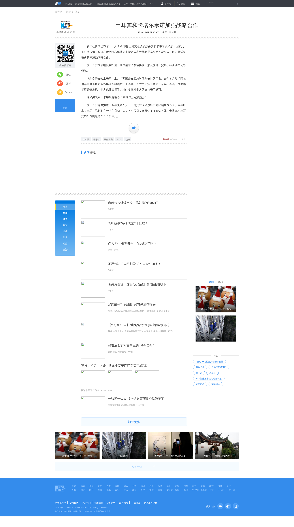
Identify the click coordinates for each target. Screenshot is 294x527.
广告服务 (136, 502)
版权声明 (111, 502)
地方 (83, 486)
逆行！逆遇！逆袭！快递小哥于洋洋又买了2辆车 (114, 365)
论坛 (228, 486)
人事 (108, 486)
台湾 (160, 486)
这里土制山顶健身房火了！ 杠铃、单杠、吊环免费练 (110, 3)
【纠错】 (166, 139)
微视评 (204, 490)
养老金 (212, 372)
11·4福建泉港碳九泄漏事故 (209, 378)
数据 (177, 490)
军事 (134, 486)
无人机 (221, 490)
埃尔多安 (108, 139)
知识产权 (200, 384)
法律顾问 (123, 502)
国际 (68, 11)
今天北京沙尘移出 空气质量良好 (154, 3)
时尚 (126, 490)
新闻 (65, 212)
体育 (134, 490)
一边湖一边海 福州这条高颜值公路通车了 (136, 398)
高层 (100, 486)
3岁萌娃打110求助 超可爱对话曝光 (132, 304)
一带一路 (230, 490)
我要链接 (98, 502)
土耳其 (86, 139)
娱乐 (117, 490)
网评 (65, 231)
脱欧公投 (200, 367)
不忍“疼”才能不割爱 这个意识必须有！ (134, 264)
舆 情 (186, 490)
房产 (194, 486)
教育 (203, 486)
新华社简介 (60, 502)
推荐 (65, 206)
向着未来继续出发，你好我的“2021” (133, 202)
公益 (211, 490)
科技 (211, 486)
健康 (160, 490)
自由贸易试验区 (218, 367)
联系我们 (86, 502)
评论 (65, 108)
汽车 (186, 486)
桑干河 (199, 372)
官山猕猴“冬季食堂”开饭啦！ (128, 223)
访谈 (143, 486)
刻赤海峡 (215, 384)
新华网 (58, 11)
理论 (117, 486)
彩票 (108, 490)
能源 (220, 486)
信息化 (169, 490)
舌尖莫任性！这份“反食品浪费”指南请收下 (137, 284)
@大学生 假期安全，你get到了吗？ (132, 243)
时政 (74, 486)
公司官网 (74, 502)
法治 (65, 249)
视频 (100, 490)
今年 (119, 139)
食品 (143, 490)
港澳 (151, 486)
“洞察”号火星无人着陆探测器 (209, 361)
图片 (65, 237)
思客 (74, 490)
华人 (168, 486)
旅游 (151, 490)
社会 (65, 243)
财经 (65, 219)
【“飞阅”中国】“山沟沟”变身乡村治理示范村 (138, 325)
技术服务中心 (150, 502)
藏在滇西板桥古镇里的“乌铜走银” (131, 345)
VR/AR (195, 490)
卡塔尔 (96, 139)
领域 (128, 139)
